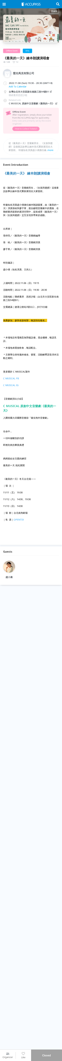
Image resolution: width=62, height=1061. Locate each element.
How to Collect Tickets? (26, 128)
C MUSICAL (9, 385)
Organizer (7, 1057)
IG (17, 385)
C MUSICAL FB (11, 378)
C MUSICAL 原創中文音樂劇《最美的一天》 (31, 103)
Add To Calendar (17, 86)
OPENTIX (19, 519)
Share (54, 11)
